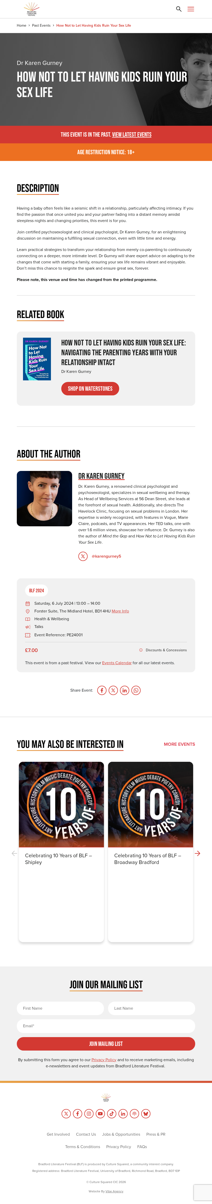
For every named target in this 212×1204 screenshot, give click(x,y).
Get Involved (58, 1134)
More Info (120, 611)
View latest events (132, 134)
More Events (179, 744)
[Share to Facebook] (102, 690)
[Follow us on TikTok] (111, 1113)
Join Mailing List (106, 1043)
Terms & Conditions (82, 1147)
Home (21, 25)
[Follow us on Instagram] (89, 1113)
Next (197, 853)
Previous (14, 853)
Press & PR (155, 1134)
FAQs (142, 1147)
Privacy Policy (118, 1147)
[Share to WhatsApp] (136, 690)
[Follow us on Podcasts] (134, 1113)
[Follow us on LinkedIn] (123, 1113)
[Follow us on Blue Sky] (145, 1113)
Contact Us (86, 1134)
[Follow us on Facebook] (77, 1113)
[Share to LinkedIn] (124, 690)
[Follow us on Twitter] (66, 1113)
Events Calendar (117, 663)
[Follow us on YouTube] (100, 1113)
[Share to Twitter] (113, 690)
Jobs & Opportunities (121, 1134)
